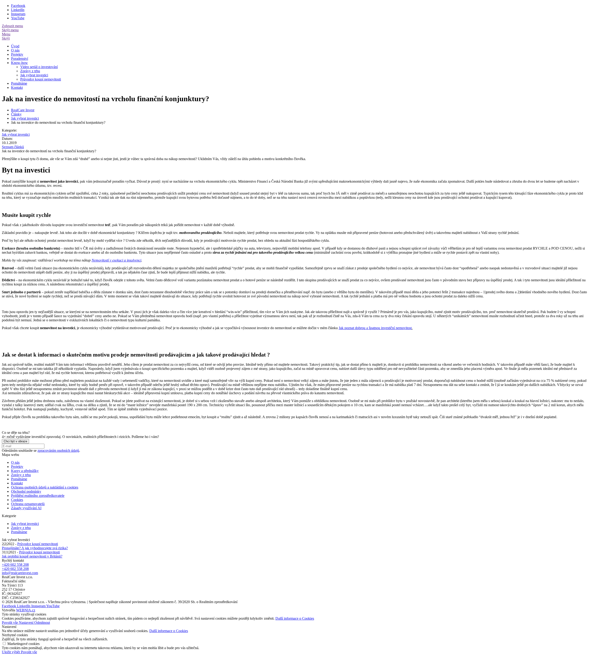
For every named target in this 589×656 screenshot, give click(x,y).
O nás (15, 50)
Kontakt (17, 87)
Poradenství (19, 58)
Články (16, 114)
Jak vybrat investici (34, 75)
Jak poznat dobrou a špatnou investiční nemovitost (375, 328)
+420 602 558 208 (15, 565)
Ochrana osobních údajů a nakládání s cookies (44, 487)
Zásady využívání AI (26, 508)
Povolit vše (10, 622)
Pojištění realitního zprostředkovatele (37, 496)
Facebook (18, 6)
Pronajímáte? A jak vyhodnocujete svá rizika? (35, 548)
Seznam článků (13, 147)
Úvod (15, 46)
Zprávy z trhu (30, 71)
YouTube (17, 18)
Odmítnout (42, 622)
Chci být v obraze (15, 441)
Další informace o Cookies (294, 618)
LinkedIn (17, 10)
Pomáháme (19, 83)
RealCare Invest (22, 110)
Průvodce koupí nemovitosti (40, 79)
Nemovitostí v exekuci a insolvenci (116, 260)
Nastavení (26, 622)
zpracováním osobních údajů (58, 450)
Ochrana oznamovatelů (28, 504)
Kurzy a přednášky (25, 471)
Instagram (18, 14)
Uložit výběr (11, 652)
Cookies (17, 500)
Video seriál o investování (39, 67)
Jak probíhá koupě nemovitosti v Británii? (32, 556)
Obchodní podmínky (26, 491)
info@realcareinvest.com (20, 573)
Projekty (17, 54)
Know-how (19, 63)
